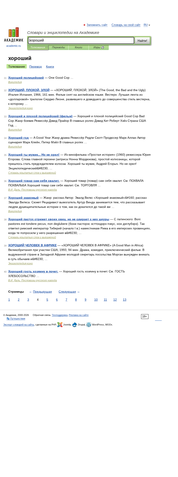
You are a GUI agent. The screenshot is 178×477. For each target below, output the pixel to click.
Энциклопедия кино (20, 108)
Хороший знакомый (23, 197)
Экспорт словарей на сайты (18, 324)
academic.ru (13, 45)
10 (96, 299)
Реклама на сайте (79, 315)
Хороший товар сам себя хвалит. (33, 180)
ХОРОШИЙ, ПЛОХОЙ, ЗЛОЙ (28, 90)
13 (124, 299)
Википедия (15, 82)
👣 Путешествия (16, 318)
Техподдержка (60, 315)
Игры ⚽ (99, 47)
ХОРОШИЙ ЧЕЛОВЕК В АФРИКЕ (32, 245)
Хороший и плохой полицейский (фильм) (40, 116)
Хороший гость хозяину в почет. (33, 271)
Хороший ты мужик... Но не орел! (33, 154)
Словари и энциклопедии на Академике (63, 32)
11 (105, 299)
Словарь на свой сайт (126, 25)
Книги (78, 47)
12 (115, 299)
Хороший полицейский (26, 77)
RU (146, 25)
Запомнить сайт (97, 25)
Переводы (58, 47)
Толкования (37, 47)
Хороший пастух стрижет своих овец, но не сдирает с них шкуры (58, 219)
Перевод (35, 66)
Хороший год (18, 137)
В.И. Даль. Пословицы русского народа (32, 189)
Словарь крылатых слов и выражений (32, 172)
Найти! (142, 40)
